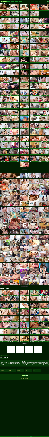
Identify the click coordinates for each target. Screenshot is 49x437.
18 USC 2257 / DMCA (24, 378)
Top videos (9, 1)
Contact (21, 378)
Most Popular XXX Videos (24, 286)
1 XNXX (26, 370)
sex (1, 355)
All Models (17, 1)
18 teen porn (2, 370)
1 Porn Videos (18, 370)
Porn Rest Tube (10, 370)
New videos (13, 1)
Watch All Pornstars (24, 343)
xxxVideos (35, 370)
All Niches (21, 1)
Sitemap (27, 378)
